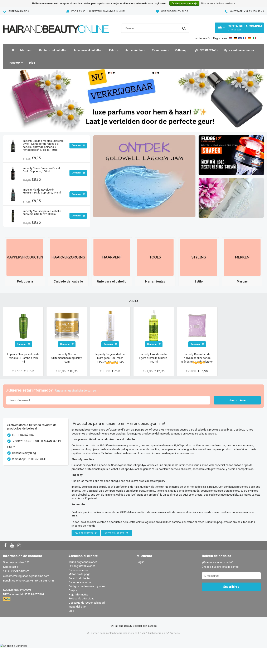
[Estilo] (198, 257)
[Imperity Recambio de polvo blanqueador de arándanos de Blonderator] (197, 325)
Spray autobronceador (239, 50)
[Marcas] (242, 257)
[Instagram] (20, 545)
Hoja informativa (78, 594)
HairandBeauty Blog (174, 11)
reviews (175, 633)
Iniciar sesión (202, 38)
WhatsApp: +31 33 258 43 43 (247, 11)
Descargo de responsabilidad (87, 602)
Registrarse (220, 38)
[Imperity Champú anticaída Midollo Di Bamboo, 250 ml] (23, 325)
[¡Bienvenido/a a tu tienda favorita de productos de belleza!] (56, 23)
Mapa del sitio (77, 606)
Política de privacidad (81, 598)
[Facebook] (6, 545)
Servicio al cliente (115, 532)
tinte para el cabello (87, 50)
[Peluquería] (24, 257)
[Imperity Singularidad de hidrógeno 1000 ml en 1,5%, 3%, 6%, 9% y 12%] (110, 325)
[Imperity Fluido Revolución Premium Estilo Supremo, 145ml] (13, 193)
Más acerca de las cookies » (218, 3)
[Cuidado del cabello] (68, 257)
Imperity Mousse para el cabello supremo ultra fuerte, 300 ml (42, 213)
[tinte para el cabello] (111, 257)
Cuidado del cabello (52, 50)
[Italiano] (254, 38)
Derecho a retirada (80, 582)
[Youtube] (12, 545)
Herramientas (134, 50)
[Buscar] (184, 28)
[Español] (249, 38)
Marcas (25, 50)
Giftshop (181, 50)
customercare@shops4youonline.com (26, 576)
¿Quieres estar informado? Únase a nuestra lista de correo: (220, 564)
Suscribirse (237, 400)
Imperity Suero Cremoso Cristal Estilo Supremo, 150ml (41, 170)
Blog (32, 62)
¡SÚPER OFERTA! (205, 50)
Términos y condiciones (83, 562)
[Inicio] (11, 50)
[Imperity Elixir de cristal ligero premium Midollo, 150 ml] (153, 325)
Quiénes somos (84, 532)
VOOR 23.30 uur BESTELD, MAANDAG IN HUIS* (98, 11)
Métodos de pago (80, 574)
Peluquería (159, 50)
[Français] (244, 38)
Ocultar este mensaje (184, 3)
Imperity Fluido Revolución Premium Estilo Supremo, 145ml (42, 191)
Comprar (77, 145)
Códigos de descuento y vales (87, 586)
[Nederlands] (230, 38)
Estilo (113, 50)
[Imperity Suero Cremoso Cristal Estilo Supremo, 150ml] (13, 172)
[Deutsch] (235, 38)
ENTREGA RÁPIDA (19, 11)
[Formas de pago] (7, 599)
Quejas (73, 590)
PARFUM (15, 62)
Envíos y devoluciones (82, 566)
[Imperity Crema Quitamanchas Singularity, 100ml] (66, 325)
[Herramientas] (155, 257)
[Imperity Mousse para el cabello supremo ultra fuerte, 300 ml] (13, 215)
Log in (140, 562)
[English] (240, 38)
